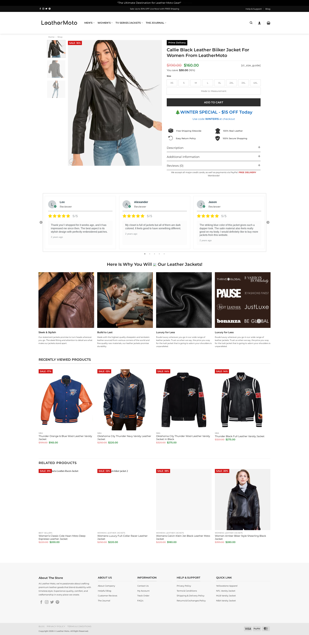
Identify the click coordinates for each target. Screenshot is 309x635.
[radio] (172, 83)
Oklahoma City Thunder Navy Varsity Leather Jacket (124, 438)
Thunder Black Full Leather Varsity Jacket (239, 436)
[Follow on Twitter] (46, 9)
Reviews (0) (175, 165)
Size (169, 76)
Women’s (104, 22)
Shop (59, 37)
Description (175, 147)
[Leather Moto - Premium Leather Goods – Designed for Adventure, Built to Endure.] (59, 23)
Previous (41, 222)
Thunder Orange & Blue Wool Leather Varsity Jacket (65, 438)
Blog (267, 9)
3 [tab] (155, 253)
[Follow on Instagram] (43, 9)
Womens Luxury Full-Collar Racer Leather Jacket (122, 537)
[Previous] (74, 103)
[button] (251, 23)
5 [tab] (164, 253)
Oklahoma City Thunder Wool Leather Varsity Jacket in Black (183, 438)
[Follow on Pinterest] (50, 9)
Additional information (183, 156)
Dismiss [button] (187, 2)
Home (51, 37)
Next (268, 222)
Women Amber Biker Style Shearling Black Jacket (240, 537)
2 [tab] (150, 253)
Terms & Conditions (79, 626)
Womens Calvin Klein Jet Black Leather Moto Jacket (183, 537)
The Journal (155, 22)
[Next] (156, 103)
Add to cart (213, 102)
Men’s (88, 22)
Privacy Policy (56, 626)
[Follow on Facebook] (40, 9)
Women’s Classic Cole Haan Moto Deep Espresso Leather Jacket (62, 537)
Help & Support (254, 9)
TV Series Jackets (128, 22)
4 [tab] (160, 253)
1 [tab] (145, 253)
